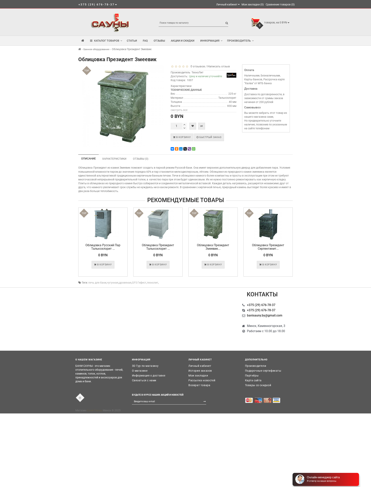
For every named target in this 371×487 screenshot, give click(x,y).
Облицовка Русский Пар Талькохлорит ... (102, 246)
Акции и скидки (182, 40)
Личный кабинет (199, 365)
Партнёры (252, 375)
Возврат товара (199, 385)
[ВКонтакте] (172, 149)
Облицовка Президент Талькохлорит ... (158, 246)
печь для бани (97, 282)
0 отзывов (197, 66)
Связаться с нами (144, 380)
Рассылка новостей (201, 380)
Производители (255, 365)
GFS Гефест (139, 282)
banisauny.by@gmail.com (264, 315)
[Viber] (189, 149)
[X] (185, 149)
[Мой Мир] (181, 149)
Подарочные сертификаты (263, 370)
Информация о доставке (149, 375)
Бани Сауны (94, 410)
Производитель (239, 40)
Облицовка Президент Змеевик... (213, 246)
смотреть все (179, 109)
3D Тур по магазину (145, 365)
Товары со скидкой (258, 385)
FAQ (145, 40)
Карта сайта (253, 380)
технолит (152, 282)
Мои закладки (198, 375)
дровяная (125, 282)
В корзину (183, 137)
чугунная (112, 282)
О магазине (140, 370)
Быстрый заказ (210, 137)
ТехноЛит (197, 72)
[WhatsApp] (193, 149)
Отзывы (159, 40)
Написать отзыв (218, 66)
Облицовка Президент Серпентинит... (268, 246)
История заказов (200, 370)
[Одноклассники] (176, 149)
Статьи (132, 40)
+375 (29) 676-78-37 (261, 305)
